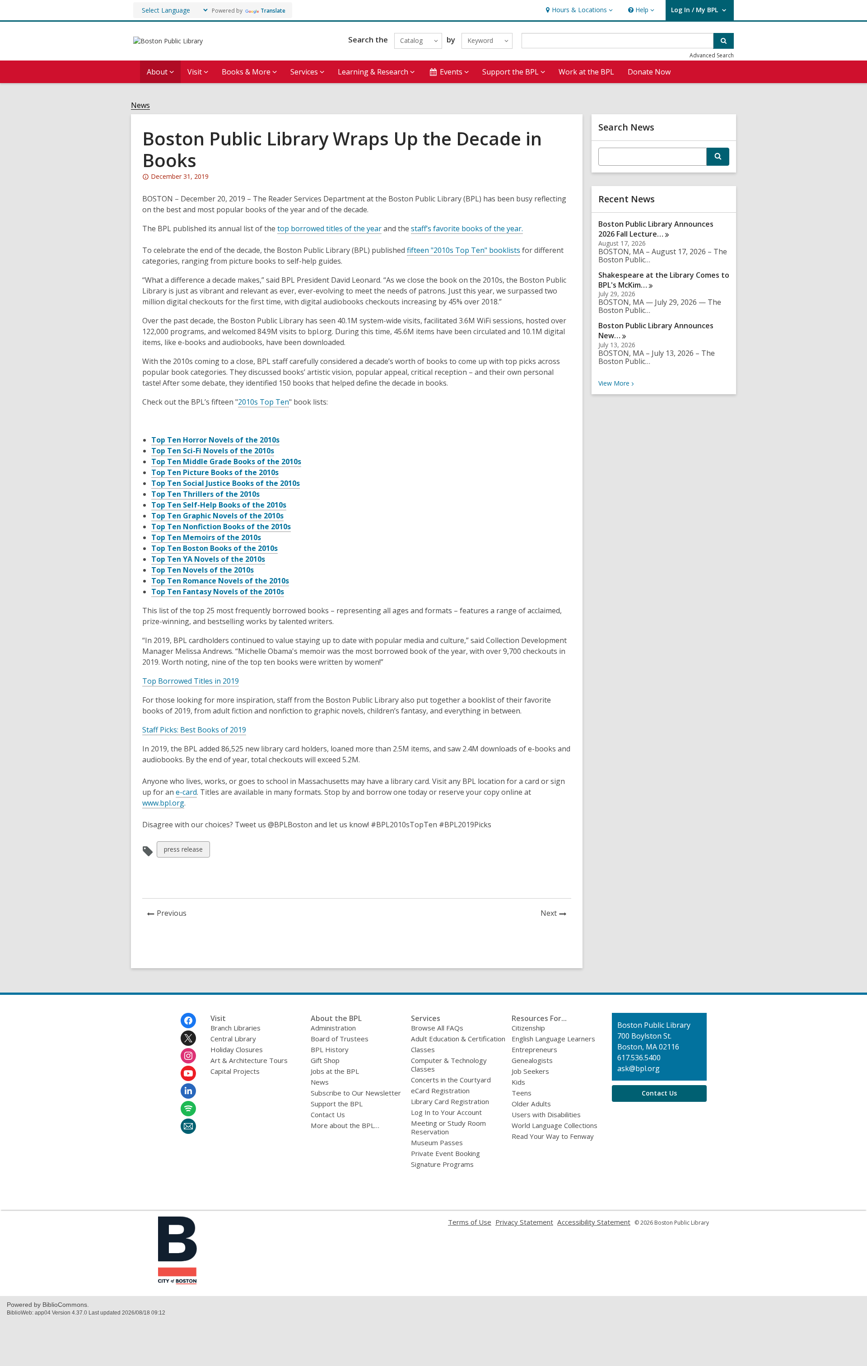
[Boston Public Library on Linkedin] (188, 1091)
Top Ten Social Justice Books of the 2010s (225, 483)
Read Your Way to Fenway (553, 1136)
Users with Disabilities (546, 1114)
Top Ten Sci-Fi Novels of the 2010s (212, 451)
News (140, 105)
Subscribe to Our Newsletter (356, 1092)
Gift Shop (325, 1060)
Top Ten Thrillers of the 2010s (205, 494)
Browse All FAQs (437, 1027)
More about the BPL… (345, 1125)
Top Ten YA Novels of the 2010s (208, 559)
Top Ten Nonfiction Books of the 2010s (221, 526)
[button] (578, 10)
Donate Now (649, 72)
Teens (521, 1092)
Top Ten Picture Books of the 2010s (215, 472)
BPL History (330, 1049)
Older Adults (531, 1103)
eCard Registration (440, 1090)
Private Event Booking (445, 1153)
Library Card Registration (450, 1101)
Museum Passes (437, 1142)
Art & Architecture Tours (249, 1060)
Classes (423, 1049)
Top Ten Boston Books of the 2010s (214, 548)
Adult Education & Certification (458, 1038)
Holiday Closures (236, 1049)
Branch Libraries (235, 1027)
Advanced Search (712, 55)
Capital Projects (235, 1071)
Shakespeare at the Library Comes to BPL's (663, 280)
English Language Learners (553, 1038)
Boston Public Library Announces (655, 330)
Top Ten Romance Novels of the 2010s (220, 581)
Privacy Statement (524, 1221)
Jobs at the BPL (335, 1071)
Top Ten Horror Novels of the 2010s (215, 440)
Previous (174, 914)
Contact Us (328, 1114)
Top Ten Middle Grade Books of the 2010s (226, 461)
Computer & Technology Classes (449, 1064)
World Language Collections (554, 1125)
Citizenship (528, 1027)
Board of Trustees (339, 1038)
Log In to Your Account (446, 1112)
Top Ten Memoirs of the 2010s (206, 537)
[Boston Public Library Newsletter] (188, 1126)
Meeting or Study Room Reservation (448, 1127)
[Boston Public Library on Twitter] (188, 1038)
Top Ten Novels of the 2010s (202, 570)
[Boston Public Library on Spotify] (188, 1108)
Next (556, 914)
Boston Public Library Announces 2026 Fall (655, 229)
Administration (333, 1027)
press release (183, 851)
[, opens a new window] (177, 1281)
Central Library (233, 1038)
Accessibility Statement (593, 1221)
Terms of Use (469, 1221)
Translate (273, 10)
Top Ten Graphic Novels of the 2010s (217, 516)
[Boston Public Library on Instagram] (188, 1055)
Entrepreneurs (534, 1049)
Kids (518, 1081)
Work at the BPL (586, 72)
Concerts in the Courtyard (451, 1079)
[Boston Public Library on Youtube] (188, 1073)
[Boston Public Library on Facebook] (188, 1020)
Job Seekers (530, 1071)
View (617, 383)
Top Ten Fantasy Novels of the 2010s (217, 592)
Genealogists (532, 1060)
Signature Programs (442, 1164)
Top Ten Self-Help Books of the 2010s (218, 505)
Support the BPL (337, 1103)
